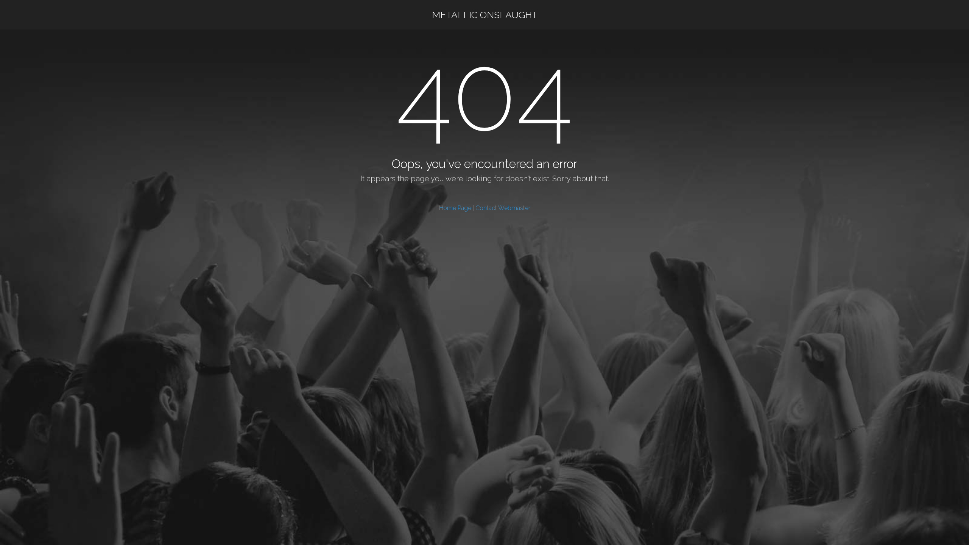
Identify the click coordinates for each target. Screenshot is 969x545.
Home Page (455, 208)
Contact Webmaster (502, 208)
